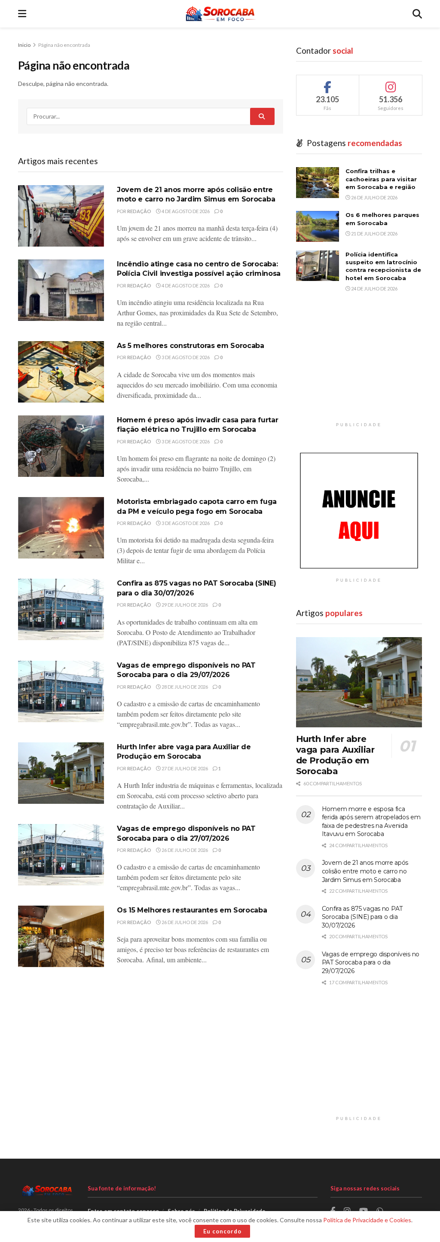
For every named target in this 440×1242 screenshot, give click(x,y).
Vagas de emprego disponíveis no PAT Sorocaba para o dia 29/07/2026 (370, 962)
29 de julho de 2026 (184, 604)
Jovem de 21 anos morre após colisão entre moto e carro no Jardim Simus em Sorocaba (365, 871)
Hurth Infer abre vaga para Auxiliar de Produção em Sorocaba (335, 755)
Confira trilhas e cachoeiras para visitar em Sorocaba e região (381, 179)
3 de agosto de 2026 (185, 357)
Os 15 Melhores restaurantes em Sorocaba (192, 910)
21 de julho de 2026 (373, 233)
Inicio (24, 45)
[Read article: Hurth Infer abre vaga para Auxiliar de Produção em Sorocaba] (61, 773)
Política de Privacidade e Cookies (367, 1220)
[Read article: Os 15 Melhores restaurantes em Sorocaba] (61, 936)
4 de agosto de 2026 (185, 211)
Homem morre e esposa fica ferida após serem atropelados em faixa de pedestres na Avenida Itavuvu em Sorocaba (371, 821)
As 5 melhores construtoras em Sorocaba (190, 346)
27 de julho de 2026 (184, 768)
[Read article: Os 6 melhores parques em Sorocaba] (317, 226)
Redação (139, 211)
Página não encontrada (64, 45)
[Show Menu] (22, 13)
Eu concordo (222, 1231)
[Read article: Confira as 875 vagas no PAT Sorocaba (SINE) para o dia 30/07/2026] (61, 609)
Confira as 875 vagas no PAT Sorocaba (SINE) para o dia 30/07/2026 (362, 917)
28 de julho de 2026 (184, 687)
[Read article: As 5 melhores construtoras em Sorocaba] (61, 372)
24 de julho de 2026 (373, 288)
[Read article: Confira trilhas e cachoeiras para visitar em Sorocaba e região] (317, 182)
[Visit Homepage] (219, 13)
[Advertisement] (359, 364)
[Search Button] (417, 13)
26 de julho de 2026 (184, 850)
